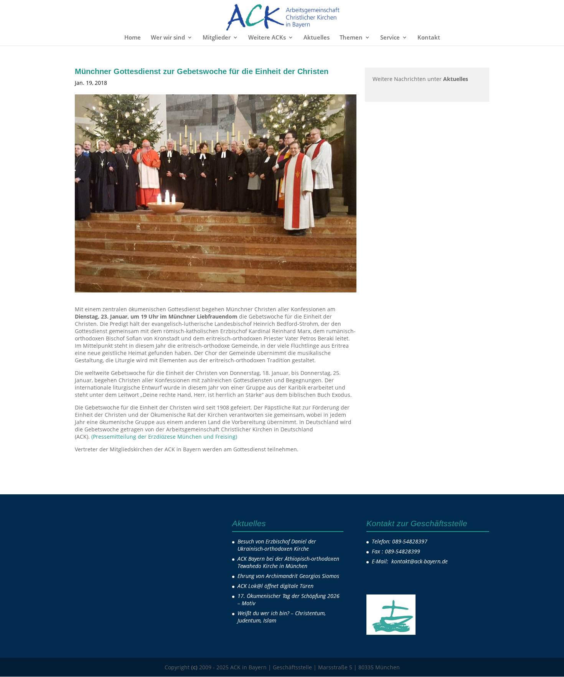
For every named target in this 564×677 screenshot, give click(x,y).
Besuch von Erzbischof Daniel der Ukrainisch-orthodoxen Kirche (276, 545)
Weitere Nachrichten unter (420, 79)
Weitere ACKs (267, 38)
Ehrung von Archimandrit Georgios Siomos (288, 576)
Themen (351, 38)
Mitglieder (217, 38)
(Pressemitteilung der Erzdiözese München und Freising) (164, 436)
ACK (123, 82)
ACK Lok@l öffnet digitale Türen (275, 585)
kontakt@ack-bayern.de (420, 561)
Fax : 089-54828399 (396, 551)
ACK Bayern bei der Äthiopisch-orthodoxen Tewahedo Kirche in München (288, 562)
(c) (194, 667)
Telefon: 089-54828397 (399, 541)
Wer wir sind (168, 38)
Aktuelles (316, 38)
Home (132, 38)
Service (390, 38)
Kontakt (428, 38)
